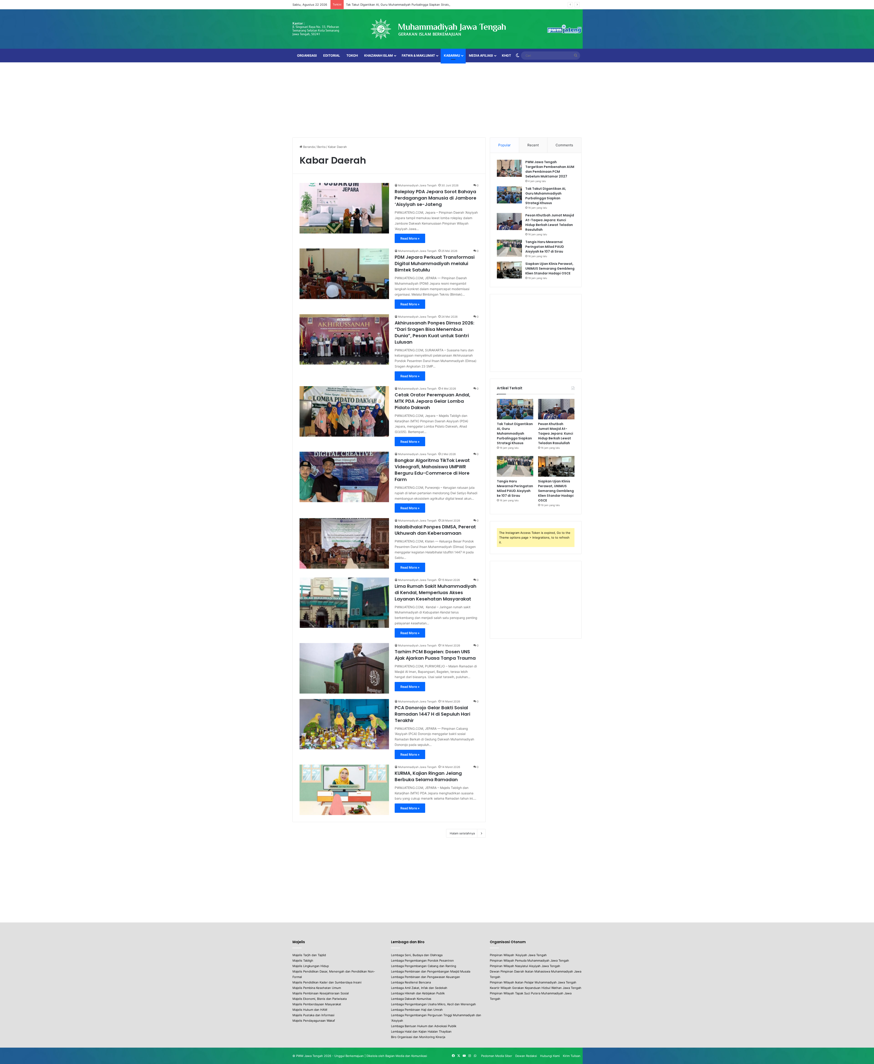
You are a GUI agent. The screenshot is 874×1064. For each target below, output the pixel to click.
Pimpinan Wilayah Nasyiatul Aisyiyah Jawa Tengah (525, 966)
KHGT (506, 55)
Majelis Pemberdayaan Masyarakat (316, 1004)
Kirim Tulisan (571, 1056)
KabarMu (452, 55)
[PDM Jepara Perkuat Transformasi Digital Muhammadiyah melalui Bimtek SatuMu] (344, 273)
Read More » (409, 238)
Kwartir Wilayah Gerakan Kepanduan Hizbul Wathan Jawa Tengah (535, 988)
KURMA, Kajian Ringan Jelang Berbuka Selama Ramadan (428, 776)
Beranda (308, 147)
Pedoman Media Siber (496, 1056)
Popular (504, 145)
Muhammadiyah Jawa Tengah (417, 185)
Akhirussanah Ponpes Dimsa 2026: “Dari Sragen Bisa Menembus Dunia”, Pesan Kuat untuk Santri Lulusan (434, 332)
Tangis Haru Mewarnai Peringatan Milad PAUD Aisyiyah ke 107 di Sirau (544, 247)
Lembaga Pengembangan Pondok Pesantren (422, 960)
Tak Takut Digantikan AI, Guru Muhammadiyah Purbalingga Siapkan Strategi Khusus (404, 4)
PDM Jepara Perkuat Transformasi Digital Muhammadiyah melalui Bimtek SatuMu (435, 263)
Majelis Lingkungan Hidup (310, 966)
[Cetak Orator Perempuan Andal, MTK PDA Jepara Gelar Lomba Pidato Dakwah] (344, 411)
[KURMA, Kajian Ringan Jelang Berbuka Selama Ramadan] (344, 790)
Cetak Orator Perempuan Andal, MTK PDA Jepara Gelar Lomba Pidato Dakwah (432, 401)
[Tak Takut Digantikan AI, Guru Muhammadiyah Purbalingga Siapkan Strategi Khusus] (509, 194)
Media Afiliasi (481, 55)
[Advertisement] (437, 99)
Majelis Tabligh (302, 960)
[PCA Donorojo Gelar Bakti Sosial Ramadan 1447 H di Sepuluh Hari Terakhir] (344, 724)
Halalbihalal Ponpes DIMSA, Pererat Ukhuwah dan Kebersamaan (435, 530)
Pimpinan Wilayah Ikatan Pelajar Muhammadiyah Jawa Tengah (533, 982)
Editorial (331, 55)
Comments (564, 145)
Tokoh (352, 55)
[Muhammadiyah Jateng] (437, 29)
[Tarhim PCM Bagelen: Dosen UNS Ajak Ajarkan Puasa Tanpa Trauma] (344, 668)
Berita (321, 147)
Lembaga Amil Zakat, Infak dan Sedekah (419, 988)
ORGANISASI (307, 55)
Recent (533, 145)
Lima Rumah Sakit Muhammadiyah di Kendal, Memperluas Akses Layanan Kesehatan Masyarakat (435, 592)
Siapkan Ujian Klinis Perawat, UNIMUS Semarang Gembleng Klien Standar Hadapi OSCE (549, 268)
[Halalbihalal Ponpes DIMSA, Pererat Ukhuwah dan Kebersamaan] (344, 543)
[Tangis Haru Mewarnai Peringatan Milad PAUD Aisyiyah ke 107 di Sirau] (509, 248)
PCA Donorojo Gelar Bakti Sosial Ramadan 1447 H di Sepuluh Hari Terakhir (432, 714)
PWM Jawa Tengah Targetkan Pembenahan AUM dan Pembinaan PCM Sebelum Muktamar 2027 (549, 169)
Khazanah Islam (378, 55)
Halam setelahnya (462, 833)
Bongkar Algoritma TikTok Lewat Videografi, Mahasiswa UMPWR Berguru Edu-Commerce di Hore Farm (432, 470)
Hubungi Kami (550, 1056)
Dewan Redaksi (526, 1056)
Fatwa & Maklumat (418, 55)
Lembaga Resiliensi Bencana (411, 982)
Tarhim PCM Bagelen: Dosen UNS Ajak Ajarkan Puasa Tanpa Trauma (435, 655)
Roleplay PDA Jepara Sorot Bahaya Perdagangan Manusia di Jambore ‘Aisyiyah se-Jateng (435, 198)
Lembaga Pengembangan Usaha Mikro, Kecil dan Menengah (433, 1004)
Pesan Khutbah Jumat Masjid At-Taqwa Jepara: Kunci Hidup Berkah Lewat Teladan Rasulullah (549, 222)
